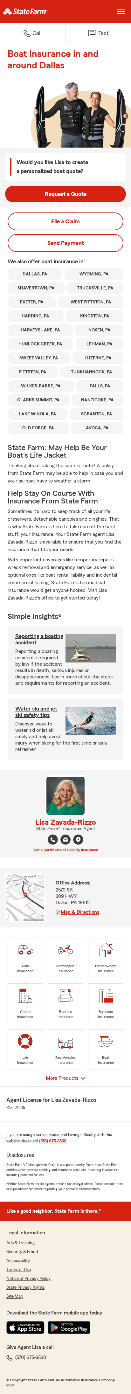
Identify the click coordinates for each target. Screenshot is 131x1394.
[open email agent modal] (65, 840)
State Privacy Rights (25, 1287)
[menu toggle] (120, 11)
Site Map (14, 1296)
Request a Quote (65, 194)
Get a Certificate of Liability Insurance (65, 850)
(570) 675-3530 (52, 1141)
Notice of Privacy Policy (28, 1278)
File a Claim (65, 221)
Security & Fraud (22, 1252)
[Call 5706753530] (53, 840)
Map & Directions (80, 912)
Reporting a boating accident (39, 639)
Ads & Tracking (20, 1243)
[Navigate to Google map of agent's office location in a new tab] (78, 840)
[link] (33, 11)
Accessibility (18, 1261)
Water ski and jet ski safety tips (36, 712)
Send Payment (65, 243)
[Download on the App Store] (25, 1327)
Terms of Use (18, 1269)
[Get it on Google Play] (69, 1327)
